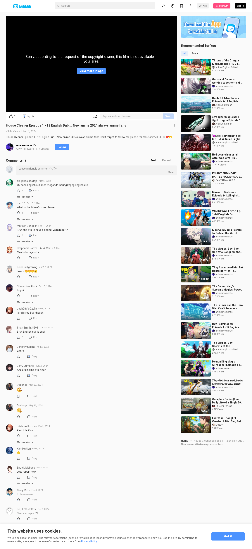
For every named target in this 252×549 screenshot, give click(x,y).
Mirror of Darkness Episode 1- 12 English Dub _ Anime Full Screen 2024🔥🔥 (226, 194)
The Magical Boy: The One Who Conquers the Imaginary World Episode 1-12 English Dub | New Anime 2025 (227, 250)
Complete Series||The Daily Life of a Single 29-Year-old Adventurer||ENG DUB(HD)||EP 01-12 (227, 401)
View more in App (91, 71)
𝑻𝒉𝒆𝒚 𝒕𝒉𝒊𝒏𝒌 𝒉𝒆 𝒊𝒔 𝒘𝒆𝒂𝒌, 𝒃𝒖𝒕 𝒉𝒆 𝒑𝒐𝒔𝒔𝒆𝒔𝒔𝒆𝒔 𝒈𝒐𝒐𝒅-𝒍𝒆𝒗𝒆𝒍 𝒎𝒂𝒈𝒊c (227, 382)
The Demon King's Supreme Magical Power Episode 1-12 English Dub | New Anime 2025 (227, 288)
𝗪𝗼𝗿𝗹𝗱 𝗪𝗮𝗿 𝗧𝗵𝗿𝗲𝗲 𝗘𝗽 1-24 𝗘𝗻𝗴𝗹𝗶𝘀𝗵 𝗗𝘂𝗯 (226, 213)
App (205, 6)
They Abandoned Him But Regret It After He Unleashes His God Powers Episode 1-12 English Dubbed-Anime (227, 269)
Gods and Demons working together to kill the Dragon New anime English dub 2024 (226, 81)
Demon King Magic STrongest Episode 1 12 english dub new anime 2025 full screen (227, 363)
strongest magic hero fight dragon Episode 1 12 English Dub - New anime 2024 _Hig (226, 118)
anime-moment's (26, 145)
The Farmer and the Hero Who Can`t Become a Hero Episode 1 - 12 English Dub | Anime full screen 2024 (227, 307)
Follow (62, 147)
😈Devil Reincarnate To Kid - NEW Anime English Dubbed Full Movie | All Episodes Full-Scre (227, 137)
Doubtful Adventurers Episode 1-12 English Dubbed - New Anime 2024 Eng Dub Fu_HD (225, 100)
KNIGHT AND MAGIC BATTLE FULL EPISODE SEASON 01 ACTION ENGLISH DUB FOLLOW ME (226, 175)
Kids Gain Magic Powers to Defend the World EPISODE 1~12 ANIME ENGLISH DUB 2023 (227, 231)
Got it (228, 536)
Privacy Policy (89, 541)
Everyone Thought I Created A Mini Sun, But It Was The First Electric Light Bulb (227, 420)
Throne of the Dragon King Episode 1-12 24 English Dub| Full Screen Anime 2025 (226, 62)
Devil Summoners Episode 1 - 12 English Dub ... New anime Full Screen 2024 (225, 325)
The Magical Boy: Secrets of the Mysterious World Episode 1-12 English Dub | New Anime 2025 (227, 344)
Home (184, 440)
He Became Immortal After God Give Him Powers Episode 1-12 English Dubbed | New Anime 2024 (225, 156)
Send (168, 116)
